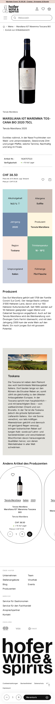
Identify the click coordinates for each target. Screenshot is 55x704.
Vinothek (32, 579)
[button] (43, 179)
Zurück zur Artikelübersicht (17, 30)
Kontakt (6, 614)
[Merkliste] (43, 9)
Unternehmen (10, 575)
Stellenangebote (11, 579)
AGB (48, 683)
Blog (5, 584)
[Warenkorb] (49, 9)
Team (30, 575)
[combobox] (31, 18)
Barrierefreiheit (26, 683)
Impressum (7, 688)
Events (31, 584)
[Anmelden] (37, 9)
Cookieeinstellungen (10, 683)
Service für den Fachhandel (17, 605)
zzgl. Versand (24, 179)
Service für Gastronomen (15, 601)
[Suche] (14, 18)
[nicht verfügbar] (35, 534)
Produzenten (9, 588)
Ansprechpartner (11, 610)
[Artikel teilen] (50, 179)
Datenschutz (39, 683)
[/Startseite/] (4, 26)
